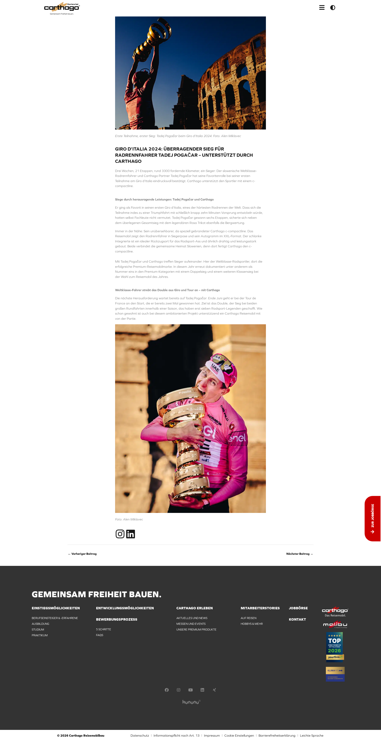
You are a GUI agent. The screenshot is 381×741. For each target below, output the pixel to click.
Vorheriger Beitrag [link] (82, 553)
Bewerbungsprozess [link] (116, 619)
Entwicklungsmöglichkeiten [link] (125, 608)
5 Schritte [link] (103, 629)
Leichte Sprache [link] (311, 735)
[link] (62, 8)
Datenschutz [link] (140, 735)
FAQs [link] (99, 635)
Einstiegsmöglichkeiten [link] (56, 608)
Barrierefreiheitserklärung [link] (277, 735)
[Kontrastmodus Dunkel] (333, 7)
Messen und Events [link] (191, 623)
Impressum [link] (212, 735)
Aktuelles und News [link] (191, 618)
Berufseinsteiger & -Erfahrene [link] (55, 618)
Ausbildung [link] (40, 623)
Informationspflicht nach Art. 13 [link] (176, 735)
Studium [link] (38, 629)
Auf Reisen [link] (248, 618)
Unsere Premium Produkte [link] (196, 629)
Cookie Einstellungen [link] (239, 735)
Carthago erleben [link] (194, 608)
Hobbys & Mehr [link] (252, 623)
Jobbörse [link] (298, 608)
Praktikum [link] (40, 635)
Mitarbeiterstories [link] (260, 608)
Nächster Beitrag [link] (299, 553)
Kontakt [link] (297, 619)
